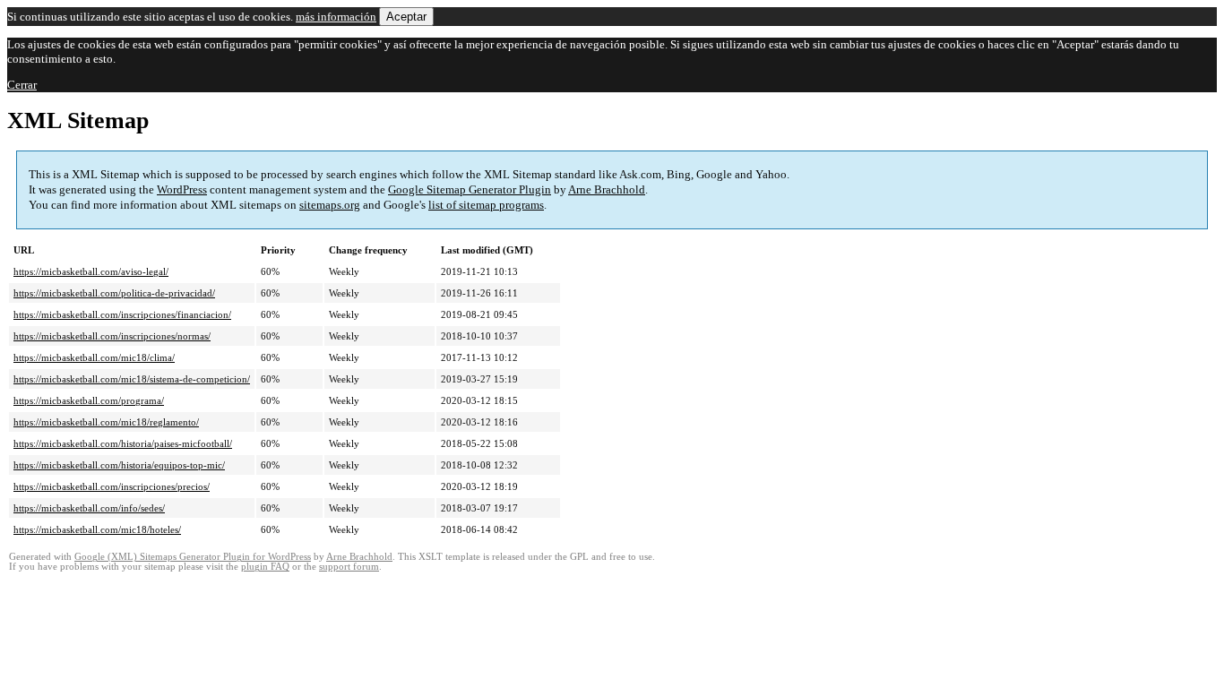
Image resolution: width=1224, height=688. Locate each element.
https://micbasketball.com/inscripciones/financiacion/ (122, 314)
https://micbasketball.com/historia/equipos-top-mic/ (119, 465)
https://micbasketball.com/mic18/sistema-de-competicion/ (131, 379)
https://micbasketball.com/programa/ (88, 400)
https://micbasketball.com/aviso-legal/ (90, 271)
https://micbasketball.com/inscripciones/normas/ (112, 336)
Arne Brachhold (606, 189)
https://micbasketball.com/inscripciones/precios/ (111, 486)
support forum (349, 567)
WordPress (182, 189)
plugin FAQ (265, 567)
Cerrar (22, 84)
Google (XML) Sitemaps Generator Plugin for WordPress (192, 557)
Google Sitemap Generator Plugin (469, 189)
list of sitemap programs (486, 204)
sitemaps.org (329, 204)
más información (336, 16)
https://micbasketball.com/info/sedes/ (89, 508)
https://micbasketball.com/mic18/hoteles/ (97, 529)
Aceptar (406, 16)
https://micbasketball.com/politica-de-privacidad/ (114, 293)
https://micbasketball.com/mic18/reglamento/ (106, 422)
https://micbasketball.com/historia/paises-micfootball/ (122, 443)
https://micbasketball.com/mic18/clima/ (94, 357)
